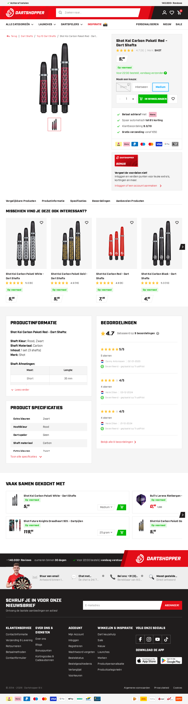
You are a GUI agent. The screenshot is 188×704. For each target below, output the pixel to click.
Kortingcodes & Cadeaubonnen (44, 658)
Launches (45, 24)
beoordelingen (101, 201)
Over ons (40, 638)
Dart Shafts (27, 36)
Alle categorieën (18, 24)
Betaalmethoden (16, 652)
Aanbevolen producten (130, 201)
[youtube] (157, 639)
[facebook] (140, 639)
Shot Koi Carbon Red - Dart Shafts (112, 276)
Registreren (75, 646)
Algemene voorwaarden (137, 687)
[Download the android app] (171, 660)
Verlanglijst (75, 669)
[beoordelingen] (158, 333)
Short (123, 87)
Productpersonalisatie (111, 663)
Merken (102, 658)
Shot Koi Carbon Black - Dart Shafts (158, 276)
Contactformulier (16, 658)
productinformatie (53, 201)
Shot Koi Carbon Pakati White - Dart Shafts (25, 276)
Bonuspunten (43, 650)
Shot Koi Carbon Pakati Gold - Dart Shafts (69, 276)
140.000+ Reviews (172, 3)
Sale (100, 640)
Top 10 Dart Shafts (46, 36)
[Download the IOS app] (147, 660)
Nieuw (101, 646)
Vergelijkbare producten (21, 201)
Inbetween (141, 87)
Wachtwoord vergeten (81, 652)
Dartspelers (70, 24)
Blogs (38, 644)
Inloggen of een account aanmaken (136, 185)
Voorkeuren (75, 675)
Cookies (177, 687)
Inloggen (73, 640)
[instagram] (148, 639)
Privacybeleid (161, 687)
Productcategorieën (110, 669)
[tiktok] (166, 639)
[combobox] (99, 13)
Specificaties (78, 201)
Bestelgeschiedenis (80, 663)
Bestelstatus (76, 658)
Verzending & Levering (19, 640)
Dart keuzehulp (107, 634)
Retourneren (13, 646)
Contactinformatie (17, 634)
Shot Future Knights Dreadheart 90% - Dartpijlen (53, 521)
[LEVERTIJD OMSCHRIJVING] (165, 73)
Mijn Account (76, 634)
